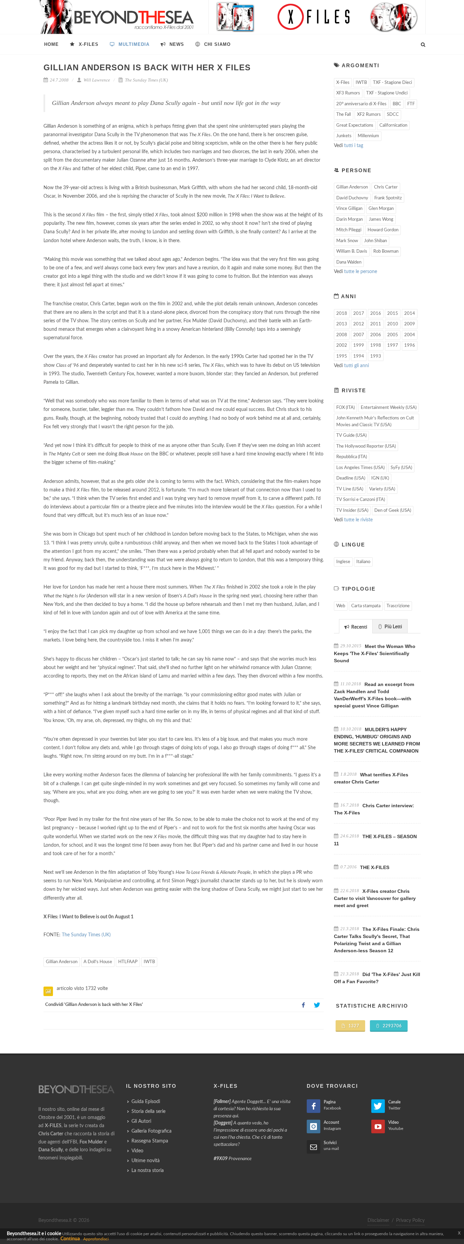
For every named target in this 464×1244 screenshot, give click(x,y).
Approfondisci (96, 1239)
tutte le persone (360, 271)
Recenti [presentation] (358, 627)
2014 (409, 313)
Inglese (343, 562)
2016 (375, 313)
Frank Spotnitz (388, 198)
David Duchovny (352, 198)
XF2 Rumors (369, 114)
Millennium (368, 136)
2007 (358, 335)
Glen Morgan (381, 208)
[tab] (356, 626)
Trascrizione (398, 606)
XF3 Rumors (348, 93)
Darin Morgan (349, 219)
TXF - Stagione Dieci (392, 82)
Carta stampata (365, 606)
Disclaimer (378, 1220)
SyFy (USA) (401, 468)
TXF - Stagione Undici (387, 93)
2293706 (391, 1026)
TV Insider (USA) (352, 510)
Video (137, 1151)
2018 (341, 313)
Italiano (363, 562)
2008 (341, 335)
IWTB (149, 962)
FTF (411, 104)
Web (340, 606)
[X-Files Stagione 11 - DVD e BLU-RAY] (317, 17)
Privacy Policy (410, 1220)
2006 (375, 335)
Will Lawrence (96, 80)
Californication (393, 125)
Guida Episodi (145, 1101)
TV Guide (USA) (351, 435)
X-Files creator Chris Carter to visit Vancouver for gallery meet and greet (375, 898)
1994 (358, 356)
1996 (409, 345)
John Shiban (375, 241)
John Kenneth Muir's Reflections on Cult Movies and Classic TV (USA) (375, 421)
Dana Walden (348, 262)
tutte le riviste (358, 520)
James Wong (381, 219)
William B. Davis (351, 251)
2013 (341, 324)
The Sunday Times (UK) (146, 80)
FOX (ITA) (345, 407)
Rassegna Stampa (149, 1141)
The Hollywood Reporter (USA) (366, 446)
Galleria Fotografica (151, 1131)
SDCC (393, 114)
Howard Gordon (383, 230)
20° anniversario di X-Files (361, 104)
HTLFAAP (128, 962)
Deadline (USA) (350, 478)
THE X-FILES (374, 867)
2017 (358, 313)
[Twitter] (317, 1005)
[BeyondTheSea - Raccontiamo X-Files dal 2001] (116, 17)
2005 (392, 335)
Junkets (344, 136)
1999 (358, 345)
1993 (375, 356)
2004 (409, 335)
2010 (392, 324)
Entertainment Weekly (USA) (388, 407)
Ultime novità (145, 1160)
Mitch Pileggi (348, 230)
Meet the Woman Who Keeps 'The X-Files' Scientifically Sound (374, 653)
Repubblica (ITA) (351, 457)
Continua (70, 1239)
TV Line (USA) (349, 489)
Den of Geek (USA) (392, 510)
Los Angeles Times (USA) (360, 468)
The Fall (343, 114)
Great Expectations (354, 125)
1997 (392, 345)
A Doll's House (98, 962)
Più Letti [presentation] (392, 627)
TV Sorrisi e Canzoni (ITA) (360, 500)
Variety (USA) (382, 489)
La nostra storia (147, 1170)
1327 (353, 1026)
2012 (358, 324)
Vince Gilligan (349, 208)
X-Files (343, 82)
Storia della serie (148, 1111)
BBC (397, 104)
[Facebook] (303, 1005)
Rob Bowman (385, 251)
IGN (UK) (380, 478)
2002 (341, 345)
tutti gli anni (356, 365)
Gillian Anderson (61, 962)
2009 (409, 324)
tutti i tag (353, 145)
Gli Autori (141, 1121)
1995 (341, 356)
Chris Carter (386, 187)
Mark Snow (347, 241)
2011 (375, 324)
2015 (392, 313)
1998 (375, 345)
